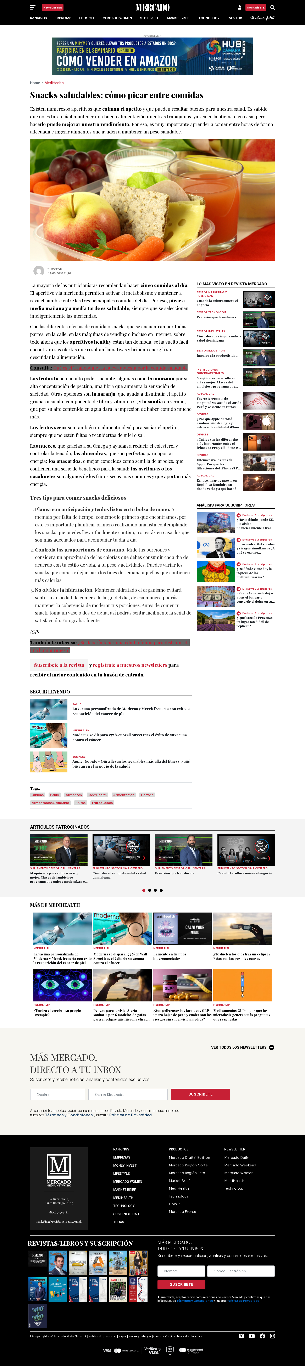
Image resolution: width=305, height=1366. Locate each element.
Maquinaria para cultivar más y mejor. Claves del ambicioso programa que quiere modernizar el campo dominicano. (218, 386)
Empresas (63, 18)
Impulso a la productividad (217, 355)
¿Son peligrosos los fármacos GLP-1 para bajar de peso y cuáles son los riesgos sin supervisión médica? (182, 1014)
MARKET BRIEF (124, 1190)
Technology (208, 18)
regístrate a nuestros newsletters (130, 665)
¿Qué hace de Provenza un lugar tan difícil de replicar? (255, 622)
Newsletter (52, 7)
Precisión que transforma (216, 317)
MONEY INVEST (125, 1165)
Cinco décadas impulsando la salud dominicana (219, 338)
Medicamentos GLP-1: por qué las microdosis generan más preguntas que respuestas (241, 1014)
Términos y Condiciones (69, 1115)
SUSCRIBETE (200, 1094)
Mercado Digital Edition (189, 1157)
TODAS (118, 1222)
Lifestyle (87, 18)
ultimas (38, 795)
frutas (80, 803)
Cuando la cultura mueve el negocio (244, 873)
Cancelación (161, 1336)
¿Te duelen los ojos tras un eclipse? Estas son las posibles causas (241, 956)
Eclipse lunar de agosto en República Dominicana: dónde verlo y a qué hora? (217, 484)
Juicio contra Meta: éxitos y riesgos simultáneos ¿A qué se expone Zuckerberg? (256, 550)
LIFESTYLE (121, 1174)
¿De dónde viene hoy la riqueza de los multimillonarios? (254, 573)
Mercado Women (117, 18)
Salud (54, 795)
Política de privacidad (102, 1336)
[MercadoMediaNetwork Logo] (59, 1170)
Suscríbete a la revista (59, 665)
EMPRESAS (121, 1157)
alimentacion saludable (50, 803)
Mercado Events (182, 1212)
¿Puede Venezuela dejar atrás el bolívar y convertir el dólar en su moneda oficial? (255, 599)
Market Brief (178, 18)
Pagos (122, 1336)
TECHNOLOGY (124, 1206)
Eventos (234, 18)
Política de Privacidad (130, 1115)
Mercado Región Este (187, 1173)
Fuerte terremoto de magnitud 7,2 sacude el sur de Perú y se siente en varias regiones (219, 404)
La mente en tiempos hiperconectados (169, 956)
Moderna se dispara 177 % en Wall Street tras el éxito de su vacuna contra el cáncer (120, 958)
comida (147, 795)
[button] (143, 890)
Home (35, 83)
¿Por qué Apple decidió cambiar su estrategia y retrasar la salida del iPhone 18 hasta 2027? (219, 425)
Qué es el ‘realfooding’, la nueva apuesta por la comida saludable (120, 367)
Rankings (38, 18)
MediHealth (149, 18)
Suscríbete (256, 7)
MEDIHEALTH (123, 1198)
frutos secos (102, 803)
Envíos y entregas (139, 1336)
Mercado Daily (236, 1157)
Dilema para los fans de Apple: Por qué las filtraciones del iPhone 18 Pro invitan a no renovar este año (219, 466)
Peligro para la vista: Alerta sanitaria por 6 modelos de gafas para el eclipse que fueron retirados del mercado (122, 1017)
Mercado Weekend (240, 1165)
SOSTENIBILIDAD (126, 1214)
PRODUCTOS (179, 1149)
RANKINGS (121, 1149)
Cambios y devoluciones (186, 1336)
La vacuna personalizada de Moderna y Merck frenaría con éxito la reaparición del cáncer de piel (62, 958)
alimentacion (123, 795)
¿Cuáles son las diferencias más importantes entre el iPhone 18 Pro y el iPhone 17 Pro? (218, 445)
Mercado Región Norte (188, 1165)
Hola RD (175, 1204)
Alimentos (74, 795)
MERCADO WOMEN (127, 1182)
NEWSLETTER (234, 1149)
